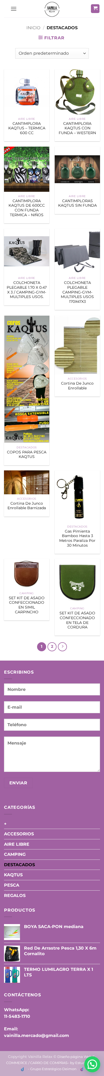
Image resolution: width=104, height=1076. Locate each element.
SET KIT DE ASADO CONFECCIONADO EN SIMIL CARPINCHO (27, 605)
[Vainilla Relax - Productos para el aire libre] (52, 9)
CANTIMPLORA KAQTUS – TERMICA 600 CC (26, 128)
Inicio (33, 27)
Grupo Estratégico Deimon (53, 1069)
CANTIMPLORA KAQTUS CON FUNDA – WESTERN (77, 128)
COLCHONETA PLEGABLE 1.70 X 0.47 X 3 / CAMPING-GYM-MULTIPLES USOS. (27, 289)
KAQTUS (13, 874)
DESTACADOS (19, 864)
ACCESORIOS (19, 833)
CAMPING (15, 854)
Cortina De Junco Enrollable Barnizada (26, 505)
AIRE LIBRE (16, 844)
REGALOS (15, 895)
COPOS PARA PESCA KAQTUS (26, 454)
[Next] (62, 646)
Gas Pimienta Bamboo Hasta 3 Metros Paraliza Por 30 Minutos (77, 538)
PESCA (11, 885)
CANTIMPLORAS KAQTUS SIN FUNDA (77, 203)
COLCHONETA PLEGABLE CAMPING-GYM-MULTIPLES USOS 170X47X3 (77, 292)
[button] (13, 8)
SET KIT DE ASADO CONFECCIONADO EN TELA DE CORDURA (77, 620)
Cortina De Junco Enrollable (77, 385)
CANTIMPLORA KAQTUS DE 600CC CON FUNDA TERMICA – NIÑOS (27, 208)
